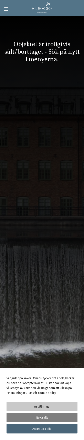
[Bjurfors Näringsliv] (42, 8)
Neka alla (42, 417)
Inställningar (42, 406)
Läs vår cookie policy (42, 393)
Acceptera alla (42, 429)
